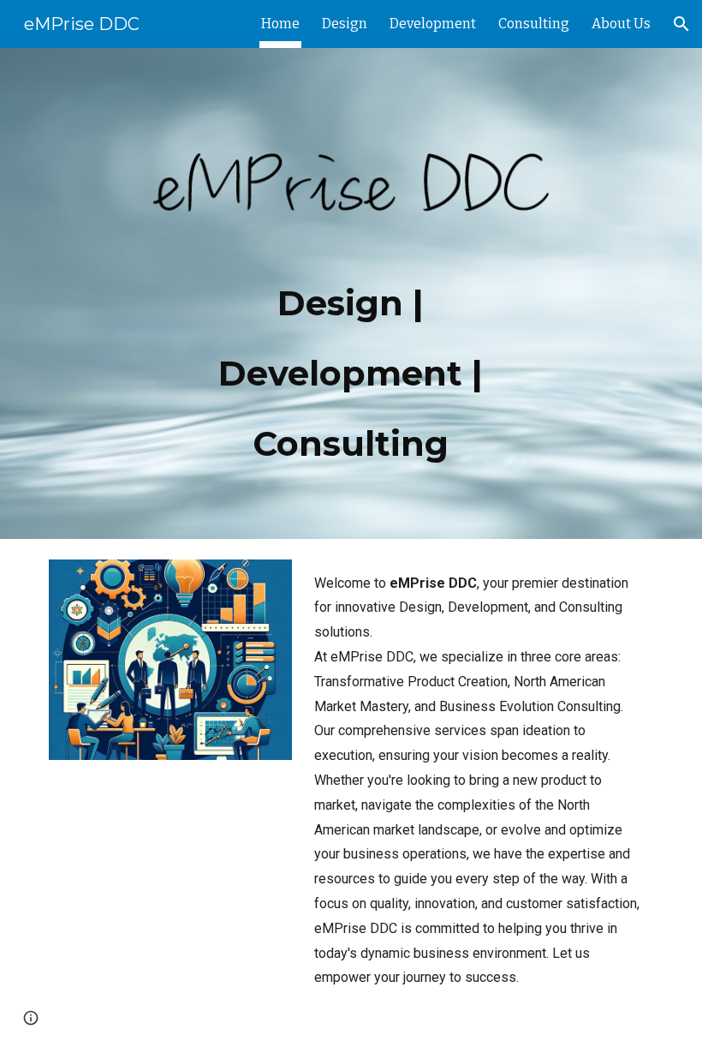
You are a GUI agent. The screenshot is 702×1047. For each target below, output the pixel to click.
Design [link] (344, 23)
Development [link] (433, 23)
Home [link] (280, 23)
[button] (681, 24)
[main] (351, 362)
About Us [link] (621, 23)
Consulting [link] (533, 23)
